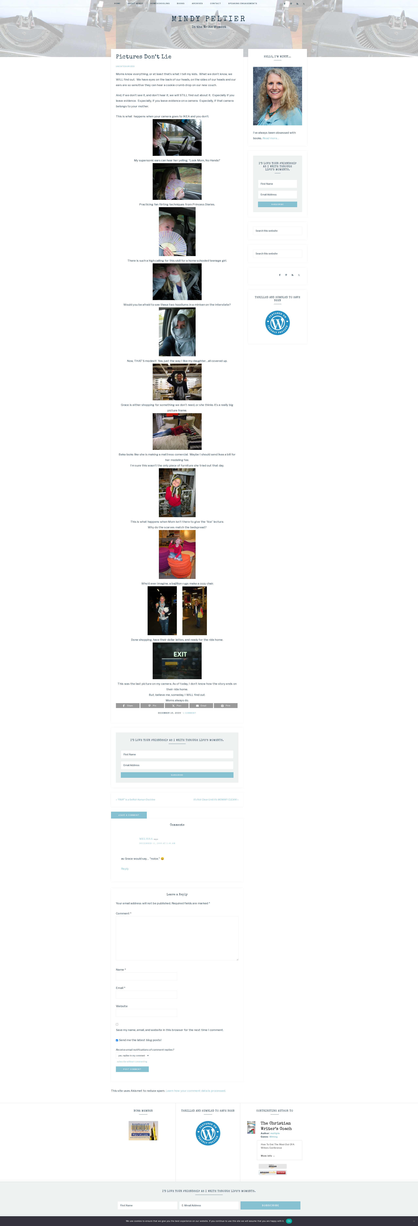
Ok (289, 1221)
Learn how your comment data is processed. (196, 1090)
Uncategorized (125, 66)
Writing (273, 1136)
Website (122, 1006)
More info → (268, 1155)
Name (121, 969)
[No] (414, 1221)
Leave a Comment (128, 815)
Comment (123, 913)
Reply (125, 868)
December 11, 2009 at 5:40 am (157, 843)
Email (120, 988)
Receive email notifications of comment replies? (145, 1049)
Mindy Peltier (209, 19)
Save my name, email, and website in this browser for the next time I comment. (170, 1030)
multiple (275, 1133)
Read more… (271, 138)
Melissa (146, 838)
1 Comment (189, 713)
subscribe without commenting (132, 1062)
